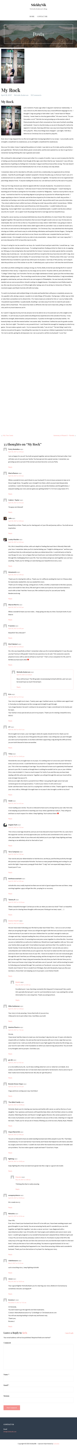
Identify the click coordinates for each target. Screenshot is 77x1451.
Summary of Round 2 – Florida (64, 435)
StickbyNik (38, 5)
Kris (24, 1332)
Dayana (18, 1177)
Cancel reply (69, 1333)
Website (6, 1396)
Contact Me (42, 16)
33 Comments (36, 95)
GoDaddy (56, 1444)
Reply (10, 467)
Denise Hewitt (13, 921)
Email (6, 1385)
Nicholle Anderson (21, 95)
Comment (7, 1343)
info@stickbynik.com (10, 1431)
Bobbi (18, 982)
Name (6, 1374)
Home (32, 16)
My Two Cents (8, 435)
